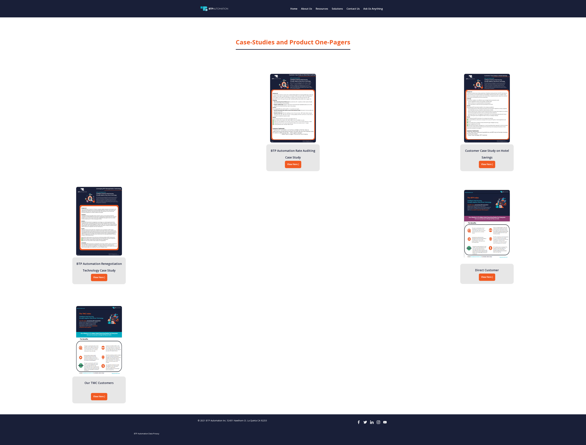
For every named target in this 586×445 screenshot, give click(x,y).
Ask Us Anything (373, 8)
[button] (306, 9)
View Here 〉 (293, 164)
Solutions (337, 8)
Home (293, 8)
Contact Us (353, 8)
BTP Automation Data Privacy (146, 433)
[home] (214, 9)
